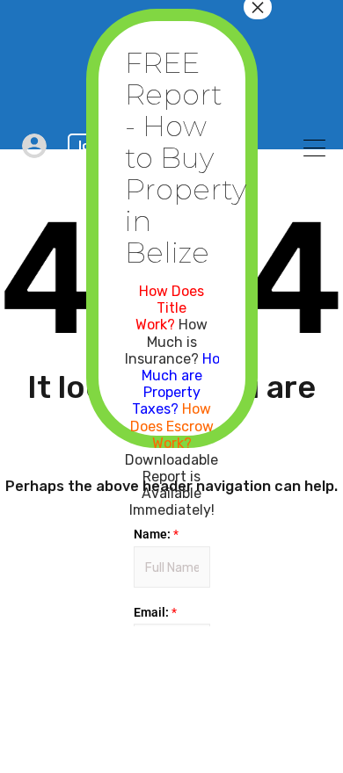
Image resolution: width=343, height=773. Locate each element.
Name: (156, 534)
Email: (155, 612)
